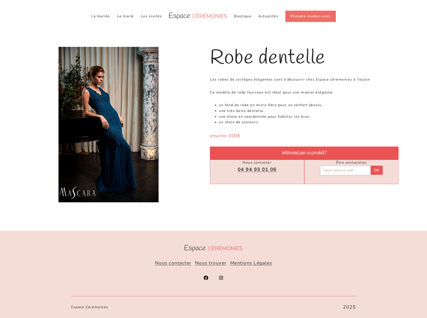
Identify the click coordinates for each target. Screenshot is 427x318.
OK (376, 170)
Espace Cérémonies (89, 307)
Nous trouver (211, 263)
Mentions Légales (251, 263)
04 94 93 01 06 (257, 169)
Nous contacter (173, 263)
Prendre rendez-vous (311, 16)
